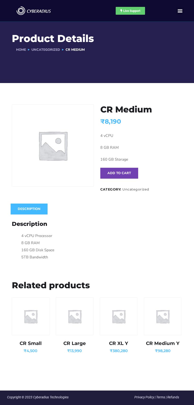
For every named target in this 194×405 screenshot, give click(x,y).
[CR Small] (30, 316)
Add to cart (119, 173)
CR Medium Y (163, 343)
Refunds (173, 397)
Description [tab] (29, 209)
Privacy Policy (144, 397)
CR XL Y (118, 343)
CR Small (31, 343)
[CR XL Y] (118, 316)
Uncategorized (45, 49)
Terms (160, 397)
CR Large (74, 343)
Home (21, 49)
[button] (180, 11)
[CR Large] (74, 316)
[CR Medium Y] (162, 316)
